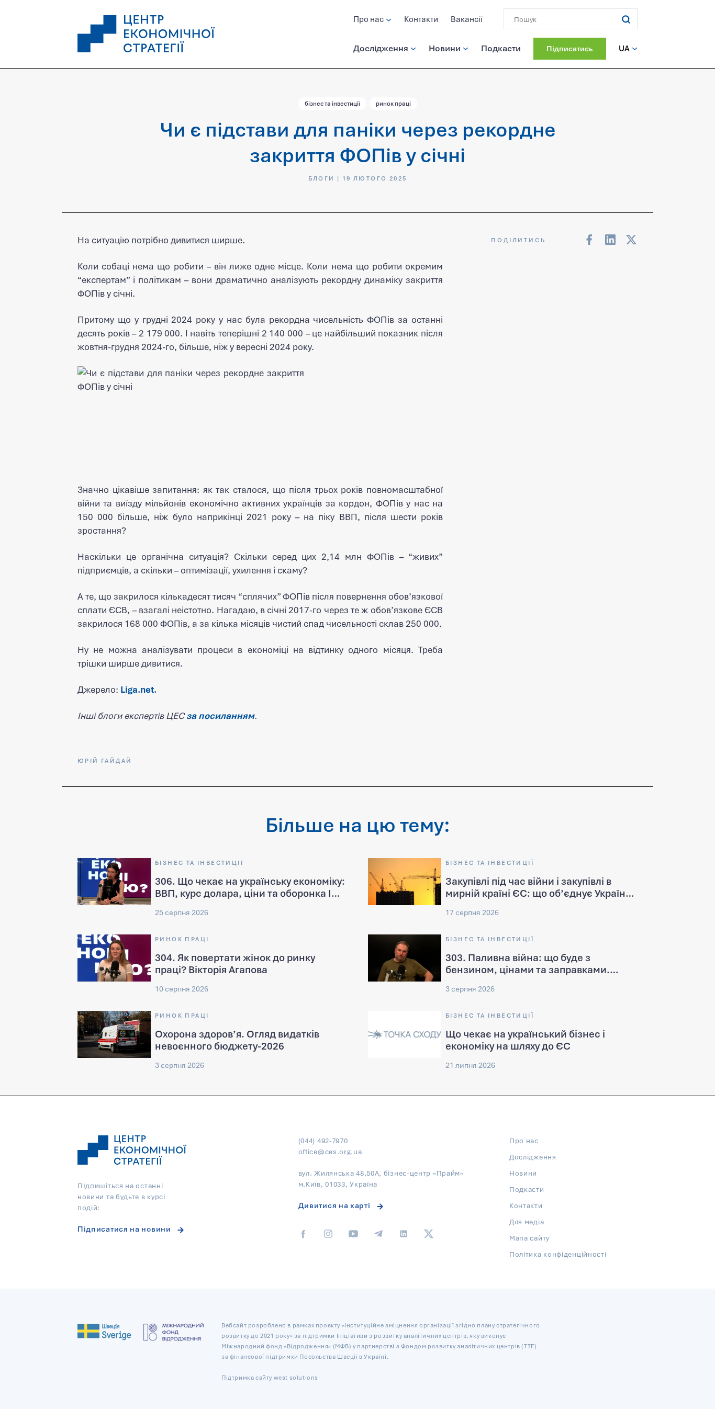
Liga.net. (138, 689)
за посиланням (220, 715)
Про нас (368, 19)
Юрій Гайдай (104, 760)
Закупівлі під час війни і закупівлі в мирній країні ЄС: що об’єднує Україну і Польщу (540, 892)
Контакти (421, 19)
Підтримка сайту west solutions (269, 1377)
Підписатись (569, 48)
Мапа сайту (529, 1238)
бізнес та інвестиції (332, 103)
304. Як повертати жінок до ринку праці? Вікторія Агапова (235, 963)
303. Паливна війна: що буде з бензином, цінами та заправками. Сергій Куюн (527, 969)
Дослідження (380, 48)
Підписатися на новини (124, 1229)
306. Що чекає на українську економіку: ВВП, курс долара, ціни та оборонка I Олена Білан (250, 892)
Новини (445, 48)
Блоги (321, 178)
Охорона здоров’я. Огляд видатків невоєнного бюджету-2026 (237, 1039)
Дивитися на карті (334, 1205)
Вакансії (467, 19)
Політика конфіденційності (558, 1254)
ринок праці (393, 103)
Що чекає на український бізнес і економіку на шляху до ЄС (525, 1039)
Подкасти (501, 48)
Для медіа (526, 1221)
